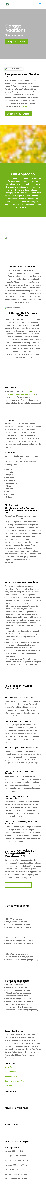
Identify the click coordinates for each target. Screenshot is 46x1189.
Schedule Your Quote (18, 113)
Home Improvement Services (16, 1081)
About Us (8, 1067)
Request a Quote (17, 41)
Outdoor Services (11, 1076)
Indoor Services (11, 1072)
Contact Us (9, 1086)
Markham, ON (26, 106)
